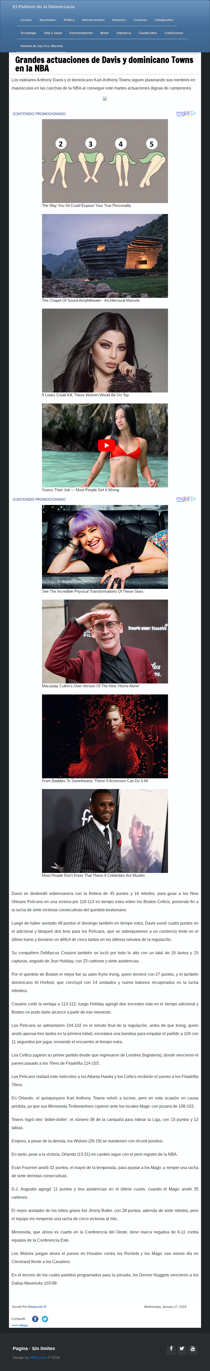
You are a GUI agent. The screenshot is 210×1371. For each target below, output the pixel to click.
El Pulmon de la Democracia (44, 6)
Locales (26, 20)
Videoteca (124, 33)
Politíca (69, 20)
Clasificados (148, 33)
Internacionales (93, 20)
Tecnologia (28, 33)
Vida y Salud (53, 33)
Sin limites (43, 1348)
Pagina (20, 1348)
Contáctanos (174, 33)
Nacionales (48, 20)
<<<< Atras (20, 1325)
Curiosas (140, 20)
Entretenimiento (81, 33)
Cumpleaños (164, 20)
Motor (104, 33)
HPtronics (38, 1357)
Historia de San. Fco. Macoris (41, 46)
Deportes (119, 20)
